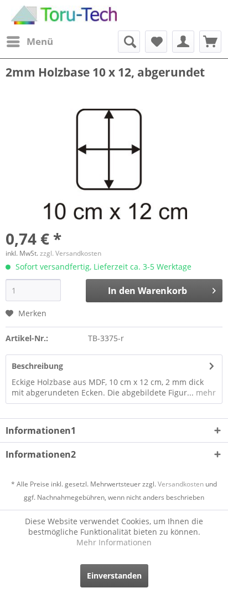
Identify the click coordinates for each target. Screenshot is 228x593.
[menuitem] (29, 42)
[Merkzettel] (156, 42)
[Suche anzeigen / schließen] (129, 42)
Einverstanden (114, 575)
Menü (40, 41)
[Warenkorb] (210, 42)
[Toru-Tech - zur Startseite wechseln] (64, 15)
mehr (205, 392)
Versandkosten (181, 484)
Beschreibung (37, 366)
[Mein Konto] (183, 42)
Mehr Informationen (114, 542)
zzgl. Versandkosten (70, 253)
